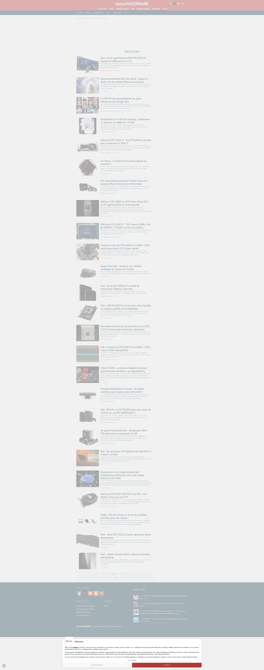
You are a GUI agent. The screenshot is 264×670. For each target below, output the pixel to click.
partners (75, 647)
